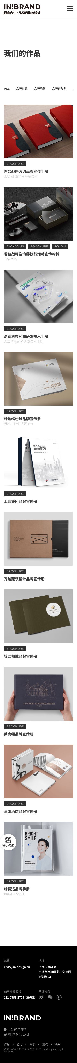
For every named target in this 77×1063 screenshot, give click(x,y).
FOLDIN (60, 246)
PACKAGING (15, 246)
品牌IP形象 (59, 88)
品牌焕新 (40, 88)
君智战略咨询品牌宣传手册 (26, 171)
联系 (58, 1044)
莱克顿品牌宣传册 (18, 733)
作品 (7, 1044)
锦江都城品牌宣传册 (20, 656)
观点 (45, 1044)
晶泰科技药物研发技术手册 (26, 336)
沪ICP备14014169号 (15, 1049)
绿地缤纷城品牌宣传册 (22, 418)
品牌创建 (22, 88)
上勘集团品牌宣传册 (20, 501)
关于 (32, 1044)
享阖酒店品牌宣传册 (20, 811)
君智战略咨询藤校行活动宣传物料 (31, 254)
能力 (19, 1044)
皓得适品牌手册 (17, 888)
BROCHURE (15, 164)
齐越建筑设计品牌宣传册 (24, 578)
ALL (6, 88)
